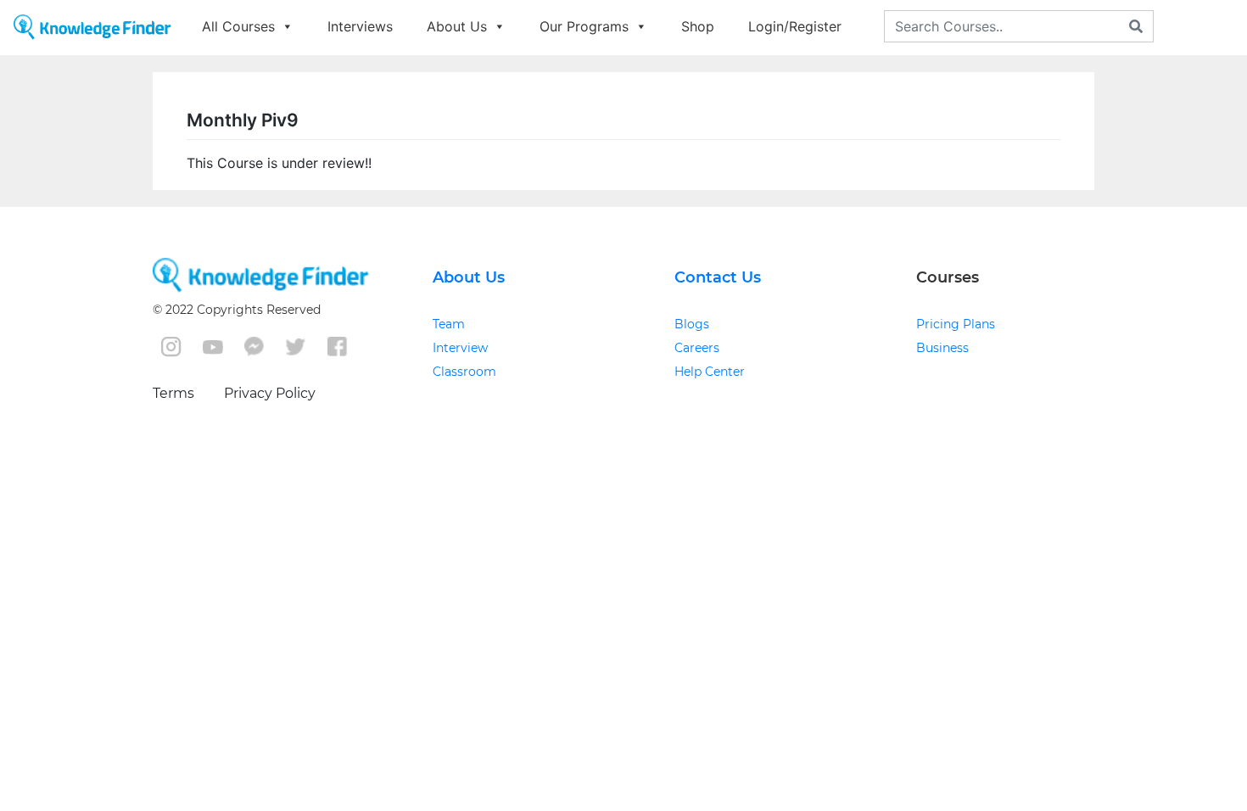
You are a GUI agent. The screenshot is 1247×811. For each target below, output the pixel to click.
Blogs (691, 324)
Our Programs (584, 26)
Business (942, 347)
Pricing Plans (955, 324)
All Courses (238, 26)
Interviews (360, 26)
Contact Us (717, 277)
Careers (696, 347)
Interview (460, 347)
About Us (457, 26)
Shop (697, 26)
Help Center (709, 371)
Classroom (464, 371)
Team (449, 324)
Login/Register (795, 26)
